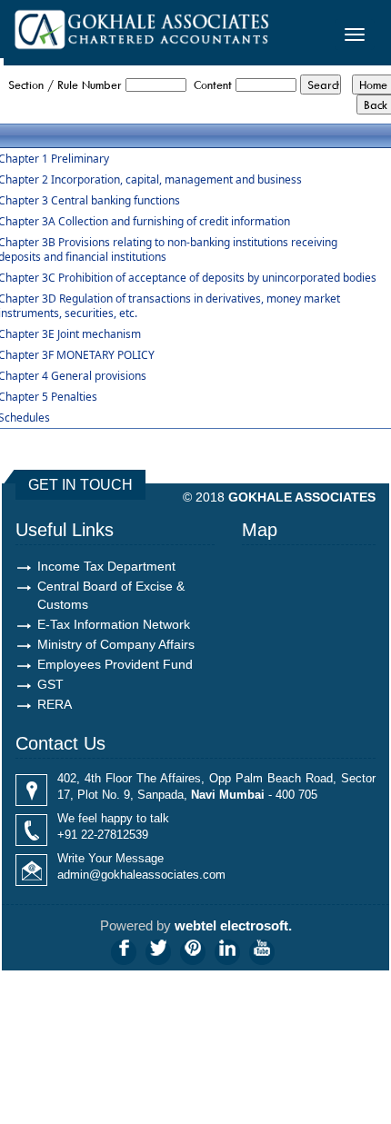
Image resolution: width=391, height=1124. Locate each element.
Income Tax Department (106, 566)
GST (50, 684)
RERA (54, 704)
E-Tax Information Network (113, 624)
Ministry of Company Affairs (116, 644)
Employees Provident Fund (115, 664)
